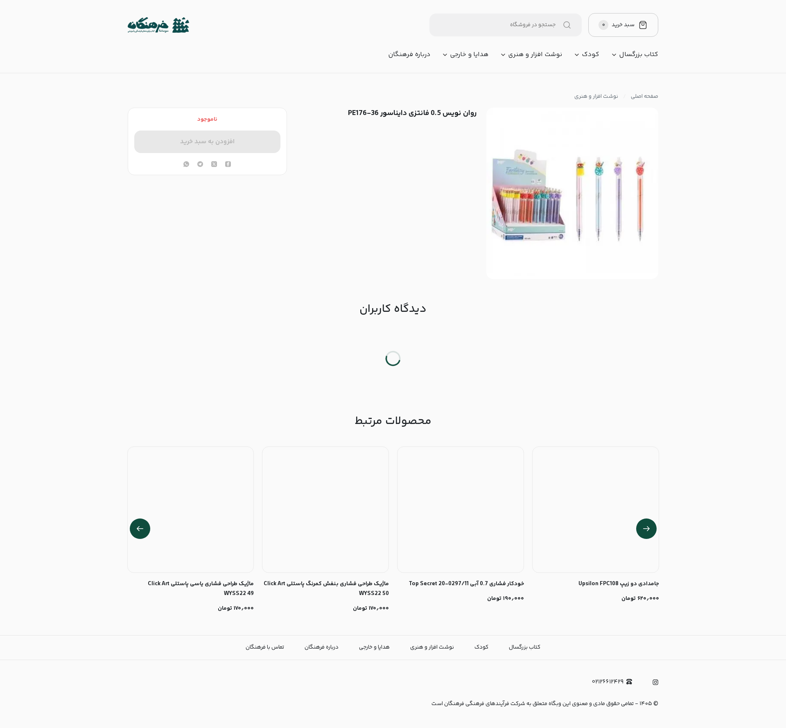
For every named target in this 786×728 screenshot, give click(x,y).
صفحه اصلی (644, 96)
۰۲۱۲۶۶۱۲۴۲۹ (607, 682)
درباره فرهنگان (409, 55)
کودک (590, 55)
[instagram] (655, 682)
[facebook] (228, 165)
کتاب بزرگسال (638, 55)
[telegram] (200, 165)
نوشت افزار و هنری (535, 55)
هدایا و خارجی (469, 55)
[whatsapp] (186, 165)
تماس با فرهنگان (265, 647)
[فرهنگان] (158, 25)
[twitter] (214, 165)
